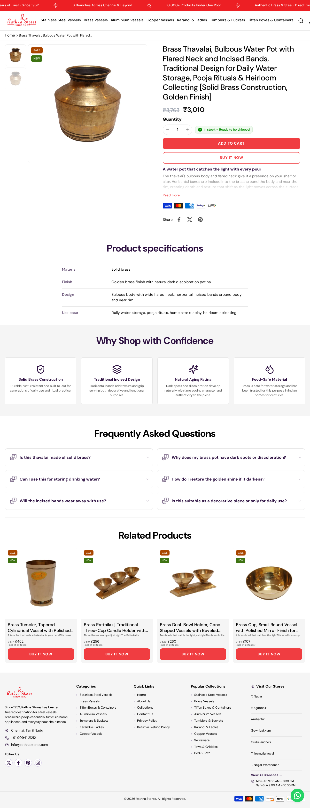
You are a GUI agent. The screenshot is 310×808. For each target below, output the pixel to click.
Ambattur (258, 719)
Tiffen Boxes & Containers (271, 20)
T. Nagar (256, 696)
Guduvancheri (261, 742)
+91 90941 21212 (23, 737)
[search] (300, 20)
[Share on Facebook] (179, 219)
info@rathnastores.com (29, 745)
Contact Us (145, 714)
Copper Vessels (160, 20)
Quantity (172, 119)
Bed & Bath (202, 753)
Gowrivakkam (261, 731)
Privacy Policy (147, 721)
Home (10, 35)
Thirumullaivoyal (262, 753)
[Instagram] (38, 763)
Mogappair (258, 708)
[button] (231, 143)
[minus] (168, 129)
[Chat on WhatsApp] (297, 795)
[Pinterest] (28, 763)
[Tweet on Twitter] (189, 219)
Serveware (201, 740)
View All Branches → (266, 775)
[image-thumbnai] (15, 55)
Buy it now (231, 157)
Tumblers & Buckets (227, 20)
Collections (145, 708)
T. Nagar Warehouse (265, 765)
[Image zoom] (87, 103)
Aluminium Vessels (127, 20)
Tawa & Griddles (206, 747)
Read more (171, 195)
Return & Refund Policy (153, 727)
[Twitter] (9, 763)
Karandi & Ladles (192, 20)
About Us (144, 701)
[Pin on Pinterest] (200, 219)
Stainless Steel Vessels (61, 20)
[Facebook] (18, 763)
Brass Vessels (96, 20)
